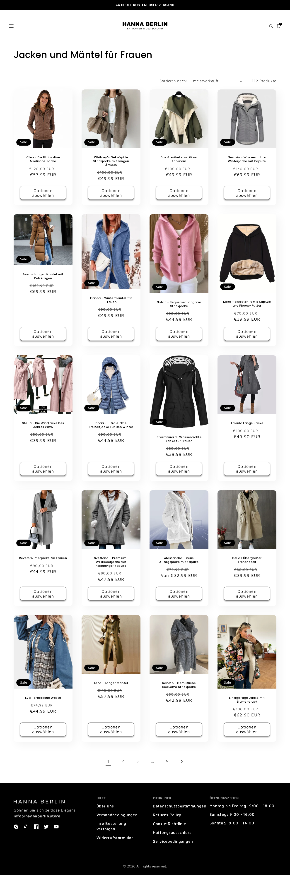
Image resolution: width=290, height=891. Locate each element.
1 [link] (108, 761)
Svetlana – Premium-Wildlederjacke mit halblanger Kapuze (111, 562)
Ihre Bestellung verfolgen (111, 826)
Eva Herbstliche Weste (43, 698)
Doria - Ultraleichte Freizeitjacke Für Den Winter (111, 425)
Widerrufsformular (115, 838)
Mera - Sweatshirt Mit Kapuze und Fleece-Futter (247, 304)
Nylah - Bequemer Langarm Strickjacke (179, 304)
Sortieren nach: (174, 81)
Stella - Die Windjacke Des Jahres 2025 (43, 425)
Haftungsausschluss (172, 832)
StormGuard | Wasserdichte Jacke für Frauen (179, 439)
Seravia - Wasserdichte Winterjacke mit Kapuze (247, 159)
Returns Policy (167, 815)
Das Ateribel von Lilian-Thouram (179, 159)
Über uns (105, 806)
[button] (11, 26)
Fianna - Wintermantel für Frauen (111, 300)
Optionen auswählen (43, 193)
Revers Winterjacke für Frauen (43, 558)
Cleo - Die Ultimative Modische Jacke (43, 159)
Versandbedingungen (117, 815)
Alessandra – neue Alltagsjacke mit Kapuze (179, 560)
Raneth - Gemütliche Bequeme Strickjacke (179, 685)
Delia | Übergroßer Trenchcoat (247, 560)
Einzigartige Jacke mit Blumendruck (247, 700)
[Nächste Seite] (182, 761)
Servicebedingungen (173, 841)
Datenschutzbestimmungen (179, 806)
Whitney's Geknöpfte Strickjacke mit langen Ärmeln (111, 161)
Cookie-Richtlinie (169, 823)
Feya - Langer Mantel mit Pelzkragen (43, 276)
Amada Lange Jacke (246, 423)
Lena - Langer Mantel (111, 683)
